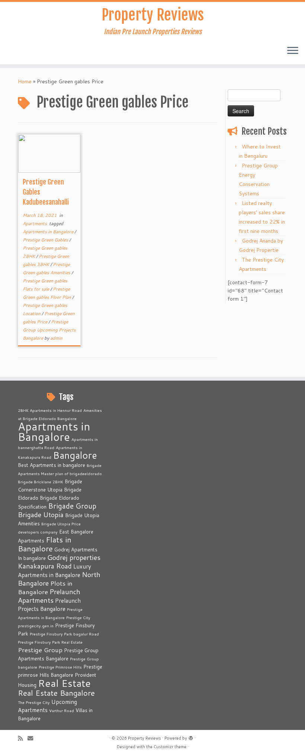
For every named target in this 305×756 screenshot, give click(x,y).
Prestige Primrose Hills (60, 667)
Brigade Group (72, 506)
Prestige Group (40, 650)
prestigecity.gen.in (36, 625)
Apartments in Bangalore (48, 231)
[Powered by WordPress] (190, 736)
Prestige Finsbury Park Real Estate (50, 642)
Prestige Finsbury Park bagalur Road (64, 634)
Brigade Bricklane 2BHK (40, 481)
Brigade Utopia (41, 514)
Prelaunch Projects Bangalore (49, 604)
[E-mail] (33, 738)
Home (25, 81)
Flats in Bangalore (44, 544)
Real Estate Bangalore (56, 693)
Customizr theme (170, 747)
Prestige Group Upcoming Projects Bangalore (49, 329)
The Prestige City (34, 702)
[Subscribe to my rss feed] (23, 738)
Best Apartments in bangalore (51, 465)
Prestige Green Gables (46, 240)
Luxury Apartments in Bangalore (54, 570)
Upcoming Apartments (47, 706)
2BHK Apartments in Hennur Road (50, 410)
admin (56, 338)
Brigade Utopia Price (61, 523)
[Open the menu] (292, 51)
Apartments (35, 223)
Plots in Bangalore (45, 587)
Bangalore (75, 455)
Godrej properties (73, 557)
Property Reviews (153, 15)
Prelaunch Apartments (49, 596)
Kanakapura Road (45, 566)
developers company (38, 532)
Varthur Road (61, 710)
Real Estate (64, 683)
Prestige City (78, 617)
